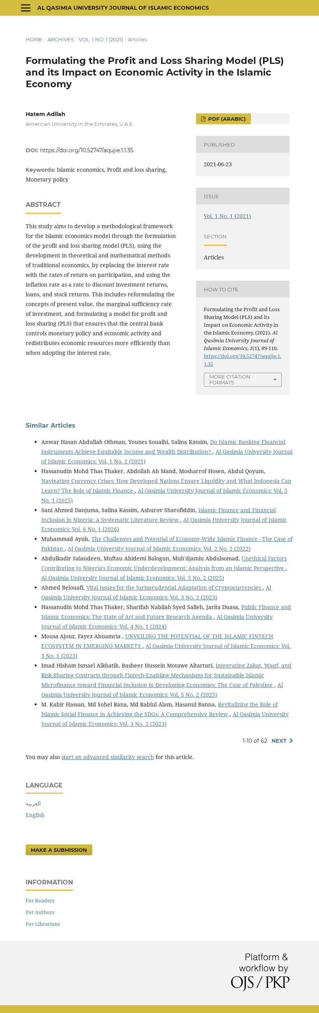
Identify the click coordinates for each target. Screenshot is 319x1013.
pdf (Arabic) (226, 119)
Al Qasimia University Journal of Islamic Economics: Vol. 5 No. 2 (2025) (132, 577)
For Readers (40, 900)
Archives (60, 39)
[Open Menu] (25, 8)
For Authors (40, 912)
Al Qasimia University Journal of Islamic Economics (123, 7)
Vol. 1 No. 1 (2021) (101, 39)
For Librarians (43, 923)
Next (279, 740)
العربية (33, 803)
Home (34, 39)
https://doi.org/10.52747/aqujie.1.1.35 (86, 150)
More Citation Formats (230, 379)
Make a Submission (59, 850)
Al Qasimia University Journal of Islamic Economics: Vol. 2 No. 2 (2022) (159, 548)
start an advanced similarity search (107, 757)
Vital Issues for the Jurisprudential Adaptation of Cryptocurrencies (174, 587)
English (35, 815)
